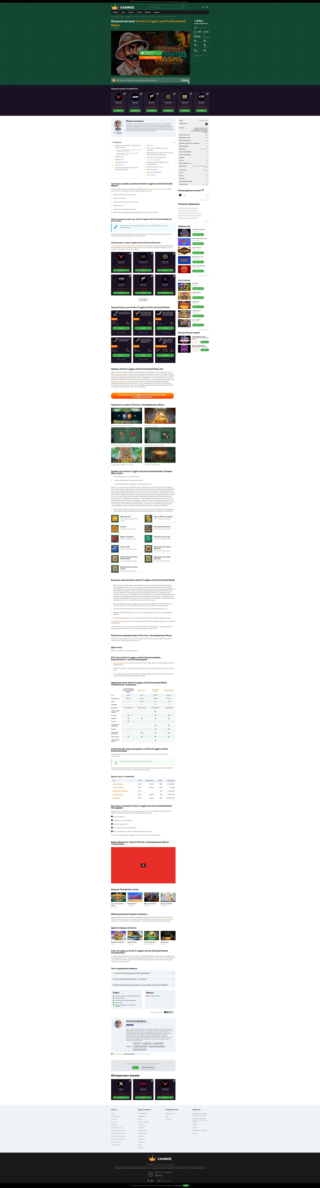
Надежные (114, 1125)
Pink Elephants (116, 798)
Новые (113, 1113)
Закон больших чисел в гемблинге (188, 210)
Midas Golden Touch (118, 794)
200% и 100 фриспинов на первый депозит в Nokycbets (199, 346)
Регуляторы (141, 1136)
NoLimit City (164, 944)
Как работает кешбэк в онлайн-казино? (189, 213)
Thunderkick (114, 907)
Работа (167, 1116)
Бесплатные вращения (117, 621)
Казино (115, 12)
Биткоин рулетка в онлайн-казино (188, 208)
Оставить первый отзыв (201, 23)
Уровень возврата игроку (120, 663)
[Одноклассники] (170, 1012)
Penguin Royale (169, 690)
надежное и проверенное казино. (157, 189)
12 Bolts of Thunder (118, 784)
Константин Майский (129, 1053)
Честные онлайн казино (118, 1130)
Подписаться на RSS (165, 1181)
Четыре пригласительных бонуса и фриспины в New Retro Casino (200, 338)
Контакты (195, 1127)
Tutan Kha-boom (196, 310)
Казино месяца (142, 1130)
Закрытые (114, 1119)
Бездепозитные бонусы (118, 1139)
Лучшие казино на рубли (118, 1133)
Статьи (139, 12)
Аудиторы (141, 1139)
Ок (185, 1185)
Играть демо (199, 234)
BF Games (130, 944)
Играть (118, 110)
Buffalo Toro (142, 690)
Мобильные (141, 1142)
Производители (142, 1113)
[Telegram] (172, 1012)
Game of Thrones (196, 247)
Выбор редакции (161, 346)
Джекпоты (114, 1122)
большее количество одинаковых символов (126, 381)
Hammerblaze (195, 301)
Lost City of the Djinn (118, 787)
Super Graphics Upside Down (199, 238)
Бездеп (114, 319)
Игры (123, 12)
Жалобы (148, 12)
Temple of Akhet (196, 292)
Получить (121, 328)
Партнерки (168, 1119)
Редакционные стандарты (200, 1130)
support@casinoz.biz (184, 1)
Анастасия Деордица (119, 132)
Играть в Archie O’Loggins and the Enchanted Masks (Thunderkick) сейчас (142, 395)
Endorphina (195, 285)
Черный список (115, 1116)
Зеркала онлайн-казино (118, 1136)
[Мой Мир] (167, 1012)
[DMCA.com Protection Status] (159, 1176)
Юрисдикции (141, 1133)
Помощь (195, 1124)
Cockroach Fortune (156, 690)
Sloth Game (195, 283)
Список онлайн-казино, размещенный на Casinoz (125, 245)
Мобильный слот (163, 919)
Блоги (140, 1145)
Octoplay (113, 944)
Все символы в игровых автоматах (188, 218)
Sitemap (195, 1133)
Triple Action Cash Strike (198, 265)
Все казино (143, 299)
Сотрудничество (170, 1113)
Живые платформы (143, 1122)
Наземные (141, 1127)
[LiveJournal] (165, 1012)
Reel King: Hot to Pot (197, 256)
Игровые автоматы (116, 1127)
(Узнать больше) (177, 1185)
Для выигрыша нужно (122, 374)
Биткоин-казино (116, 1142)
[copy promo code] (121, 107)
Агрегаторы (141, 1125)
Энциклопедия (115, 1145)
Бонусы (131, 12)
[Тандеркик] (206, 124)
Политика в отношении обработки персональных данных (200, 1120)
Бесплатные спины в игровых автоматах (189, 215)
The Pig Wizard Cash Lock (198, 229)
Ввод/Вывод (141, 1116)
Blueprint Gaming (148, 944)
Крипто (140, 1119)
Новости (157, 12)
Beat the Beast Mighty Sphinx (120, 791)
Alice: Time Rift (196, 319)
